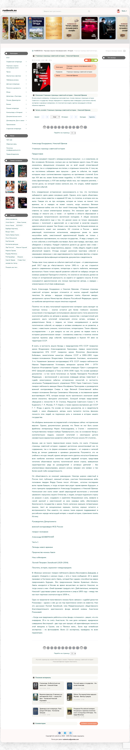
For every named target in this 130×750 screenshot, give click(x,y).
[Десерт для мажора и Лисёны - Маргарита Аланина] (10, 187)
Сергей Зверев (10, 260)
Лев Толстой (10, 247)
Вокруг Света (10, 232)
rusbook (10, 11)
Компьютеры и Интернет (14, 112)
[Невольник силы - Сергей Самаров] (22, 171)
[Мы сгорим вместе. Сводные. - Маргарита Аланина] (10, 203)
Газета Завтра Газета (12, 235)
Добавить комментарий (88, 723)
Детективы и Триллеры (13, 96)
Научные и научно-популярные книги (12, 67)
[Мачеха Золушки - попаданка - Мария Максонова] (10, 171)
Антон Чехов (10, 225)
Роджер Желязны (11, 254)
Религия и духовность (13, 88)
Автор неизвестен (11, 219)
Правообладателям (12, 154)
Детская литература (12, 84)
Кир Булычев (10, 241)
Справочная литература (14, 62)
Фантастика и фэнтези (13, 76)
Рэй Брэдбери (10, 257)
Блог (8, 58)
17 (85, 127)
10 (77, 127)
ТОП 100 (9, 140)
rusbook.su (57, 736)
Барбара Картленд (12, 229)
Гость (123, 11)
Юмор (8, 92)
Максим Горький (21, 247)
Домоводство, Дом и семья (15, 120)
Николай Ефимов (72, 75)
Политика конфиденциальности (13, 149)
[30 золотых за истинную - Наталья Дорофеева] (22, 187)
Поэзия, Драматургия (13, 100)
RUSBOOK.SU (38, 51)
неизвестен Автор (11, 263)
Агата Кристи (10, 222)
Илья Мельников (11, 238)
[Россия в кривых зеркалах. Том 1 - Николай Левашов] (22, 203)
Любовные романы (12, 80)
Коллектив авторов (12, 244)
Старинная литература (13, 129)
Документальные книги (14, 116)
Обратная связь (11, 144)
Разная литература (12, 108)
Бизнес (8, 104)
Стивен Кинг (22, 260)
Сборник (20, 257)
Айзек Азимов (21, 222)
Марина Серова (11, 251)
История (70, 51)
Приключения (10, 125)
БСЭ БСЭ (19, 225)
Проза (8, 72)
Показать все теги (11, 267)
